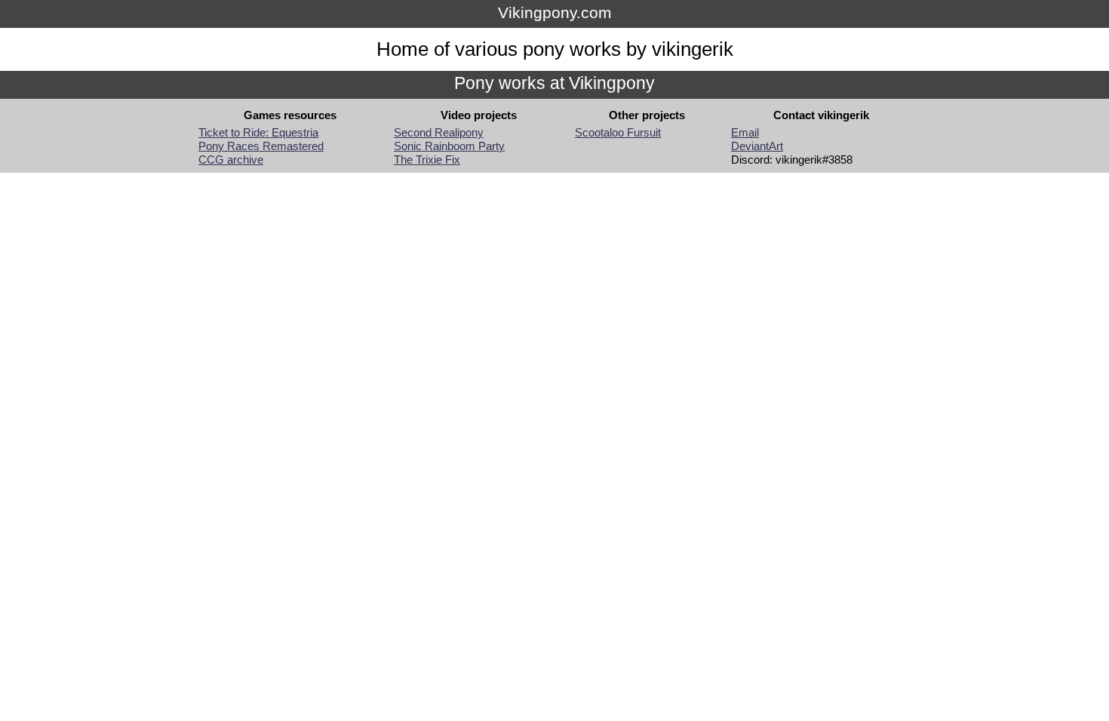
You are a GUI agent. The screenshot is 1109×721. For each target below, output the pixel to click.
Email (745, 133)
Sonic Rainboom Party (449, 146)
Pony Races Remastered (261, 146)
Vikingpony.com (555, 12)
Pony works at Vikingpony (554, 83)
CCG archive (230, 160)
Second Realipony (439, 133)
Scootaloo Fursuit (618, 133)
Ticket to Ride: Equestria (258, 133)
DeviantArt (757, 146)
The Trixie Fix (427, 160)
